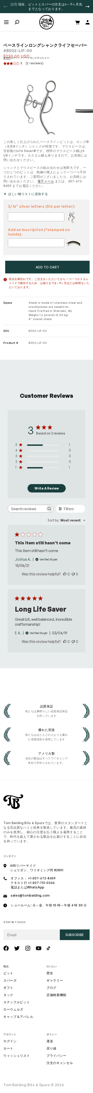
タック (8, 995)
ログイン (10, 1041)
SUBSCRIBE (74, 935)
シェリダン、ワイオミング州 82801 (36, 870)
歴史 (49, 973)
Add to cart (47, 267)
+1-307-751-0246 (41, 883)
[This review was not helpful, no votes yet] (73, 574)
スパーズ (10, 980)
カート (8, 1048)
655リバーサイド (23, 865)
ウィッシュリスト (16, 1055)
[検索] (17, 22)
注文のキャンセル (59, 1063)
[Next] (87, 6)
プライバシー (56, 1055)
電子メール (45, 181)
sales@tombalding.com (30, 895)
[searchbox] (26, 508)
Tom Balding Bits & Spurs (26, 1085)
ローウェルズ (13, 1009)
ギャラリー (54, 980)
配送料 (7, 57)
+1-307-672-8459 (42, 878)
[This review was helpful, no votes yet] (64, 574)
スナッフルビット (16, 1002)
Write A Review (47, 488)
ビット (8, 973)
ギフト (8, 987)
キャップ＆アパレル (18, 1016)
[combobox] (66, 520)
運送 (49, 1041)
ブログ (51, 987)
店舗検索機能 (56, 995)
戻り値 (51, 1048)
